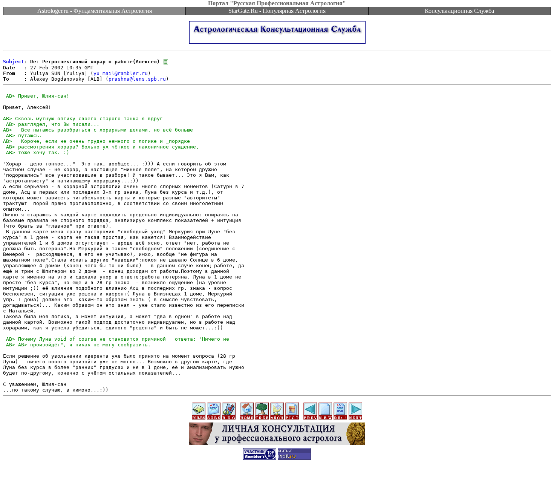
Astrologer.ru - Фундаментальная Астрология (94, 11)
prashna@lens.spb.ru (137, 79)
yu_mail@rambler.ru (120, 73)
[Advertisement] (277, 482)
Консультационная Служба (459, 11)
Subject (13, 61)
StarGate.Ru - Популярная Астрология (277, 11)
